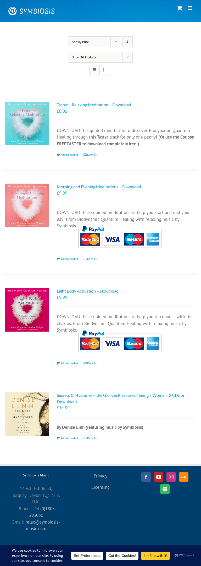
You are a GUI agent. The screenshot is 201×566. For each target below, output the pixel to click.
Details (92, 155)
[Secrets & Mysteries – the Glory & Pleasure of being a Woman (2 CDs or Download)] (27, 414)
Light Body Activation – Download (88, 290)
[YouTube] (158, 477)
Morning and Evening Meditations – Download (99, 186)
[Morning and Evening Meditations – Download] (27, 205)
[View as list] (105, 70)
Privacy (100, 476)
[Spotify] (165, 489)
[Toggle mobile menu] (190, 8)
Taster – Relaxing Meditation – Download (94, 104)
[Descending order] (127, 41)
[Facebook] (146, 477)
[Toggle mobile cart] (179, 8)
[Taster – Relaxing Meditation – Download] (27, 123)
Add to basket (69, 155)
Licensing (100, 487)
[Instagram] (171, 477)
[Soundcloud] (183, 477)
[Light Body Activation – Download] (27, 310)
